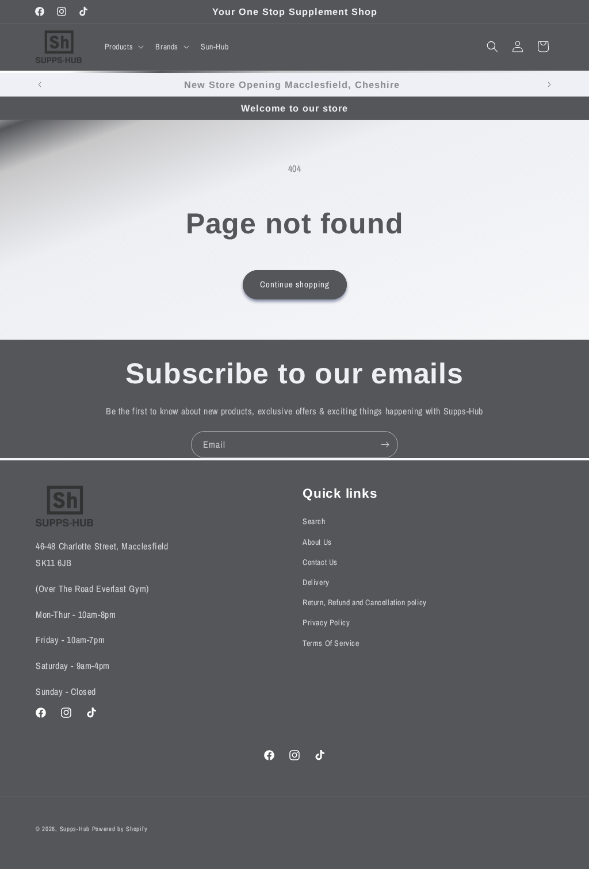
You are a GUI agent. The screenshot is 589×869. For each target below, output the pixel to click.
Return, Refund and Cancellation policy (365, 602)
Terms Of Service (331, 643)
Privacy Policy (326, 622)
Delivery (316, 582)
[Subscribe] (384, 444)
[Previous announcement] (39, 84)
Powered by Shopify (120, 829)
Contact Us (320, 562)
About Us (317, 542)
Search (314, 521)
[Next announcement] (549, 84)
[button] (123, 46)
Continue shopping (295, 284)
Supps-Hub (75, 829)
